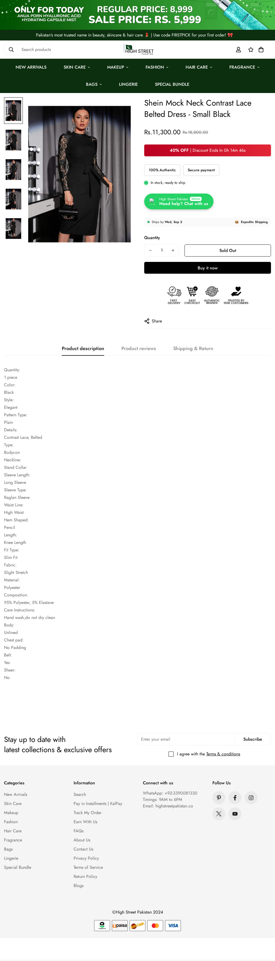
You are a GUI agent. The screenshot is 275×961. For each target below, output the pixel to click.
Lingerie (128, 84)
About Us (82, 840)
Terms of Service (88, 867)
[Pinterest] (218, 797)
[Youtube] (235, 813)
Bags (91, 84)
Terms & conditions (223, 754)
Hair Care (197, 67)
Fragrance (242, 67)
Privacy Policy (86, 858)
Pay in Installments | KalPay (98, 803)
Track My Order (88, 813)
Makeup (115, 67)
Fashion (155, 67)
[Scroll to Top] (264, 932)
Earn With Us (85, 822)
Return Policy (85, 876)
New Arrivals (31, 67)
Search (80, 794)
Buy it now (208, 268)
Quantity (152, 238)
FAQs (79, 831)
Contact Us (83, 849)
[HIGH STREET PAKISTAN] (137, 49)
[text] (137, 373)
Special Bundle (172, 84)
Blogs (79, 885)
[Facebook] (235, 797)
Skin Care (75, 67)
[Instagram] (251, 797)
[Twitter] (218, 813)
